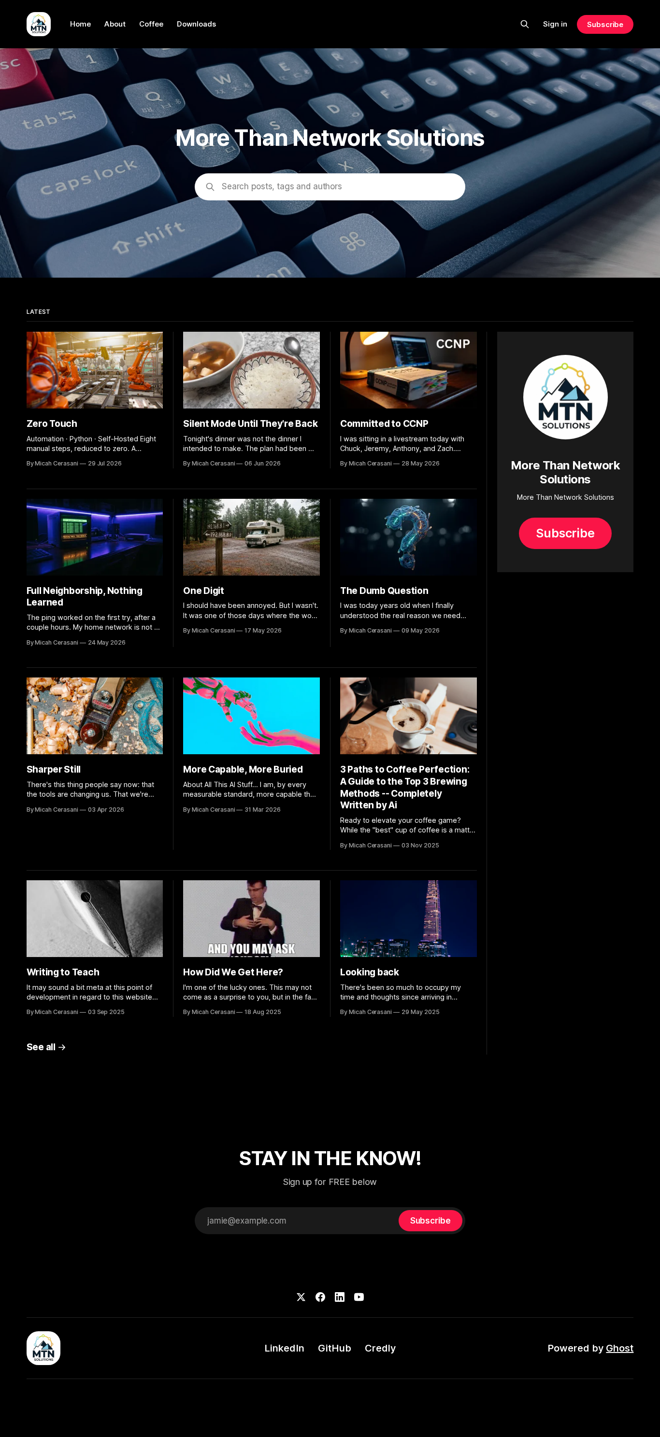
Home (80, 23)
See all (41, 1047)
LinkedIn (284, 1348)
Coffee (151, 23)
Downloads (196, 23)
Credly (380, 1348)
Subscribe (605, 24)
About (115, 23)
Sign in (555, 23)
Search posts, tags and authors (282, 186)
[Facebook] (320, 1297)
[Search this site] (524, 24)
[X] (301, 1297)
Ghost (619, 1348)
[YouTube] (359, 1297)
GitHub (334, 1348)
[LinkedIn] (339, 1297)
